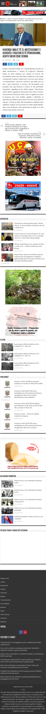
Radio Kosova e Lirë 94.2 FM (23, 687)
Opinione (3, 618)
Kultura (2, 596)
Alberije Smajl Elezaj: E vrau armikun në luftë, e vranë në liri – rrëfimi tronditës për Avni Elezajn (29, 246)
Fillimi (4, 19)
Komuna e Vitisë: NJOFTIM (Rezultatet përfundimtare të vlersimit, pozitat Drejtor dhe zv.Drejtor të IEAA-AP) (28, 406)
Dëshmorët (4, 585)
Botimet (3, 607)
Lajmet (9, 19)
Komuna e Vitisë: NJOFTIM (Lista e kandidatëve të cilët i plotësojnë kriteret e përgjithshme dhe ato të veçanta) (28, 425)
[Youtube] (25, 632)
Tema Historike (5, 600)
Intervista (3, 593)
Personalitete (4, 604)
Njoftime (3, 622)
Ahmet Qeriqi (4, 614)
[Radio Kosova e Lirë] (23, 3)
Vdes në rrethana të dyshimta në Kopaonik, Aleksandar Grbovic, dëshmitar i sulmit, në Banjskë (29, 134)
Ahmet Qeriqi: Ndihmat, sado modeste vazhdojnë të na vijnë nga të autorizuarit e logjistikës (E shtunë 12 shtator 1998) (17, 126)
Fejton (2, 611)
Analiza (2, 589)
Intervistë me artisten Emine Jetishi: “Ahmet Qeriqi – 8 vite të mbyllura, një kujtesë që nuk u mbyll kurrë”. (29, 225)
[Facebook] (21, 632)
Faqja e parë (4, 578)
